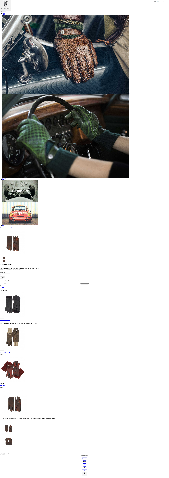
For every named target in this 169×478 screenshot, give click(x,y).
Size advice (1, 275)
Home (1, 227)
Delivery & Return (84, 457)
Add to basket (2, 276)
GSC (84, 464)
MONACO (2, 385)
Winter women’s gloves (8, 227)
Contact (84, 460)
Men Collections (84, 469)
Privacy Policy (84, 458)
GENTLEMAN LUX (5, 320)
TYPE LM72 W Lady (5, 352)
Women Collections (84, 470)
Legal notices (84, 466)
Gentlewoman (13, 227)
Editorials (84, 463)
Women (3, 227)
